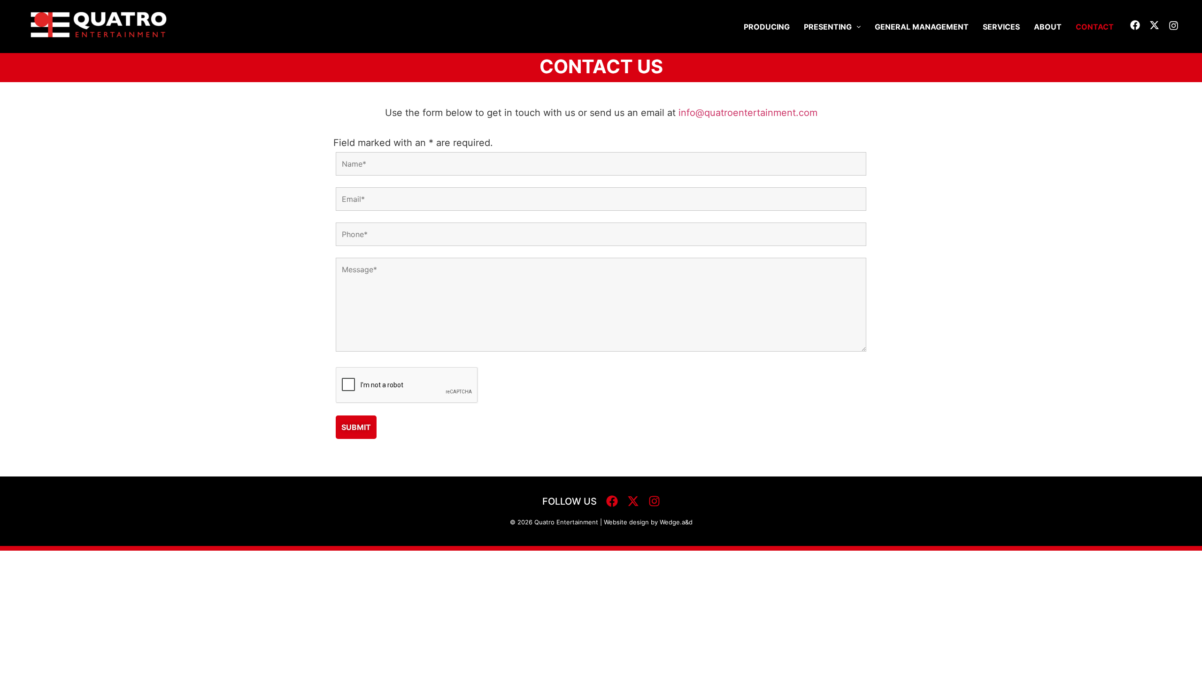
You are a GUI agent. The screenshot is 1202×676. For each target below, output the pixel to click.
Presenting (828, 26)
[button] (832, 27)
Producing (767, 26)
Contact (1095, 26)
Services (1001, 26)
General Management (922, 26)
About (1048, 26)
